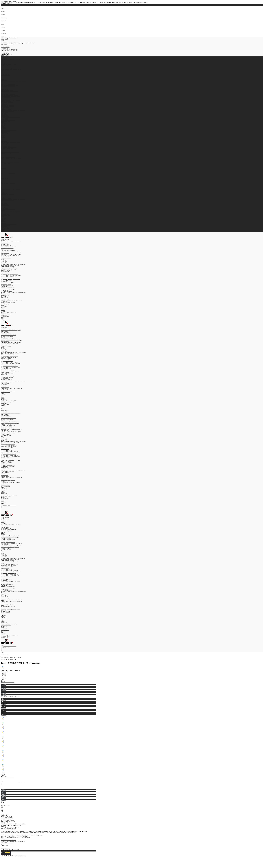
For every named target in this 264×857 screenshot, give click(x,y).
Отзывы (2, 126)
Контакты (3, 231)
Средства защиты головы (7, 90)
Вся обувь (3, 78)
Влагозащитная (4, 60)
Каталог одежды (5, 140)
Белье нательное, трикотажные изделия (10, 59)
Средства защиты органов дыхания (9, 95)
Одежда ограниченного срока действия (11, 71)
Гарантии (3, 135)
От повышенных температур (8, 105)
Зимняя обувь (4, 79)
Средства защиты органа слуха (8, 94)
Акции (2, 216)
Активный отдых (5, 116)
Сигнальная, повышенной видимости (10, 73)
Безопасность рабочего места (8, 86)
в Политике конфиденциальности (139, 2)
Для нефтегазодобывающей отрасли (10, 151)
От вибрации (4, 104)
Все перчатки (4, 99)
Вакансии (3, 127)
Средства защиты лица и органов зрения (11, 93)
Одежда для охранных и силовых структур (11, 69)
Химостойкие (4, 114)
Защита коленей (5, 89)
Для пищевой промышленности (8, 64)
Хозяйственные (4, 115)
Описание (3, 826)
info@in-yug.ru (4, 39)
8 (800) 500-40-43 (5, 636)
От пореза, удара (5, 107)
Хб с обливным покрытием (7, 111)
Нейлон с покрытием (6, 101)
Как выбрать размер (6, 225)
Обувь (2, 76)
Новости (3, 125)
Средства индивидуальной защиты (9, 85)
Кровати (3, 210)
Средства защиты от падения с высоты (10, 96)
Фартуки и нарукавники (6, 156)
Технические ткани (5, 121)
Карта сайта (3, 838)
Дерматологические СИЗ (7, 88)
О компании (4, 218)
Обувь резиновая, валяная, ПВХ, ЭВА (10, 83)
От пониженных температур (8, 106)
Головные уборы (5, 62)
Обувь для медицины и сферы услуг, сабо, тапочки (13, 81)
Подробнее (9, 3)
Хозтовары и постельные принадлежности (11, 117)
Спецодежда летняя (6, 75)
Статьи (2, 230)
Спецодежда (4, 58)
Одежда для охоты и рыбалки (8, 68)
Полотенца (3, 213)
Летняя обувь (4, 80)
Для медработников (6, 63)
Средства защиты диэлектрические (9, 91)
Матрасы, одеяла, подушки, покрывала (10, 211)
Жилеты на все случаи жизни (8, 84)
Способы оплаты (5, 133)
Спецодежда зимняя (6, 74)
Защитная (3, 66)
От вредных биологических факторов (10, 152)
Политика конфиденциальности (8, 130)
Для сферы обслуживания (7, 65)
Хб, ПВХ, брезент (5, 112)
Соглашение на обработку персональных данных (13, 841)
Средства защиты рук (6, 97)
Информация (4, 226)
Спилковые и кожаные (6, 109)
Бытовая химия (4, 119)
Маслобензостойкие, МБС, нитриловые (10, 100)
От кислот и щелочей (6, 153)
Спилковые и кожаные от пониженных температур (13, 110)
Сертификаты (4, 128)
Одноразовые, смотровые (7, 102)
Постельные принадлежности (8, 120)
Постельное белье (5, 214)
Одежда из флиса (5, 70)
